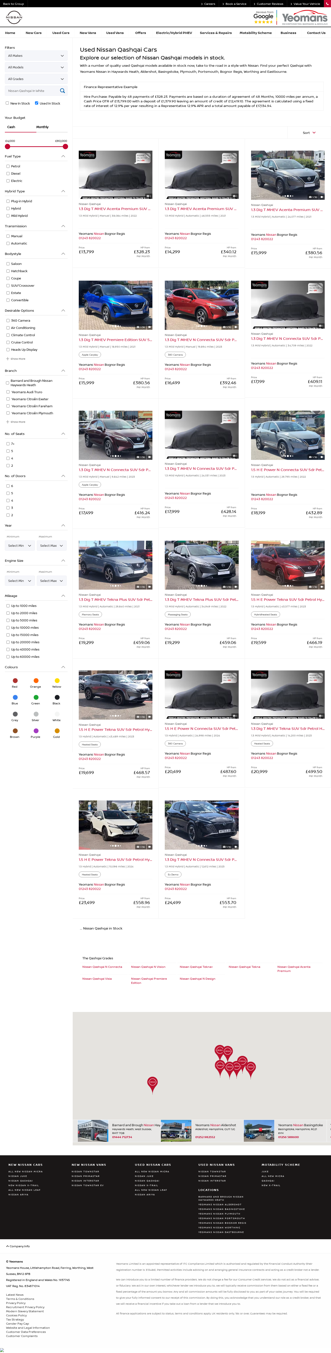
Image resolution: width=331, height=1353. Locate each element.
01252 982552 (205, 1137)
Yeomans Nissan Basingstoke (221, 1209)
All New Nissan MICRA (25, 1171)
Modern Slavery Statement (25, 1311)
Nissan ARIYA (18, 1194)
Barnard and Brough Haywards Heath (134, 1125)
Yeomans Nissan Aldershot (220, 1204)
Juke (265, 1171)
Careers (209, 4)
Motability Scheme (281, 1165)
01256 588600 (288, 1137)
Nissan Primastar (86, 1176)
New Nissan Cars (25, 1165)
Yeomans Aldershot (215, 1125)
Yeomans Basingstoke (300, 1125)
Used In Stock (49, 103)
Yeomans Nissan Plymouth (219, 1213)
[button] (228, 1055)
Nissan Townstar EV (88, 1185)
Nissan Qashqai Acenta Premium (293, 969)
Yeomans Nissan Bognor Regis (222, 1222)
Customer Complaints (22, 1336)
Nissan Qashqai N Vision (148, 967)
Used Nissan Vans (216, 1165)
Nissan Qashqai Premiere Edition (149, 981)
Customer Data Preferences (26, 1332)
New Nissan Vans (89, 1165)
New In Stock (20, 103)
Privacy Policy (15, 1303)
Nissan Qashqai (20, 1180)
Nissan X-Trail (146, 1185)
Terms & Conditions (20, 1299)
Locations (208, 1190)
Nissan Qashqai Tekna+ (196, 967)
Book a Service (236, 4)
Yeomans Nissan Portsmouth (221, 1218)
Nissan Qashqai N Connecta (102, 967)
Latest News (15, 1295)
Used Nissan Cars (153, 1165)
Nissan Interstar (85, 1180)
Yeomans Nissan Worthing (219, 1227)
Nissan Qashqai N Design (197, 979)
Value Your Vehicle (307, 4)
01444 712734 (122, 1137)
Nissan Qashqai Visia (97, 979)
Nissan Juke (17, 1176)
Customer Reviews (270, 4)
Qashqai (268, 1180)
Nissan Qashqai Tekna (244, 967)
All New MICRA (273, 1176)
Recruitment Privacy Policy (25, 1307)
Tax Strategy (15, 1319)
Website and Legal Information (28, 1328)
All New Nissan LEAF (24, 1189)
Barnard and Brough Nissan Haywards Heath (221, 1198)
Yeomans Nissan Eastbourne (221, 1232)
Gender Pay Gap (17, 1323)
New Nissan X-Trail (23, 1185)
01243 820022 (90, 238)
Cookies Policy (16, 1315)
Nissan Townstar (85, 1171)
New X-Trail (271, 1185)
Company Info (19, 1246)
